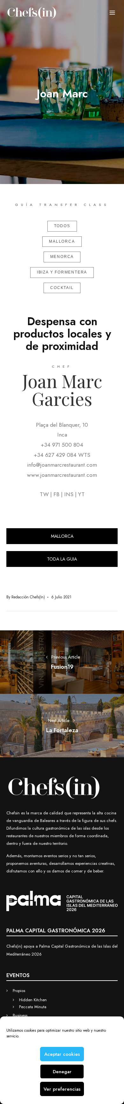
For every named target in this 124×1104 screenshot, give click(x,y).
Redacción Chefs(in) (28, 597)
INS (68, 494)
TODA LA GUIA (62, 559)
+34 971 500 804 (62, 445)
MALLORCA (62, 241)
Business (20, 1015)
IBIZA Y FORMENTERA (62, 272)
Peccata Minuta (32, 1007)
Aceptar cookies (62, 1054)
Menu (112, 12)
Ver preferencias (62, 1089)
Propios (19, 991)
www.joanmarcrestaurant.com (62, 475)
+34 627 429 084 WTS (62, 455)
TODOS (62, 226)
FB (56, 494)
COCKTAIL (61, 288)
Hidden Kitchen (33, 1000)
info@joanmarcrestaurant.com (62, 465)
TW (44, 494)
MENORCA (62, 256)
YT (81, 494)
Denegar (62, 1071)
